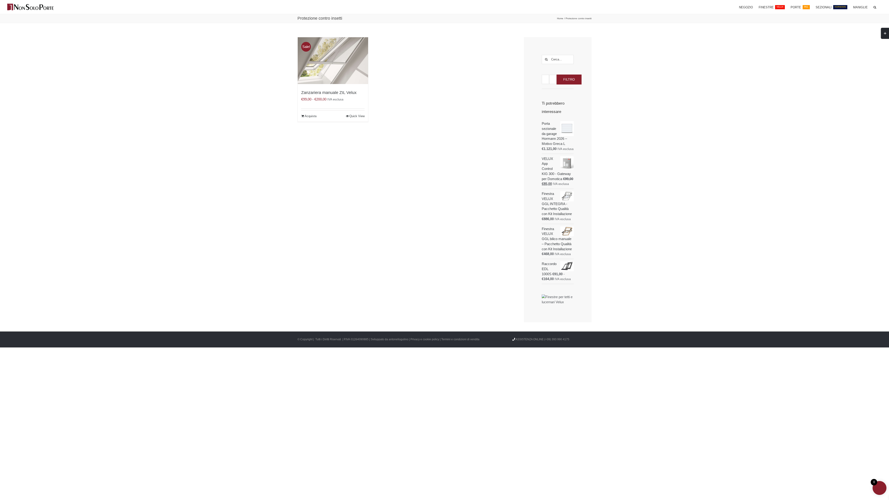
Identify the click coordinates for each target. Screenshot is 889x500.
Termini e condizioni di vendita (460, 339)
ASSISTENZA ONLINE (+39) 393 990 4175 (542, 339)
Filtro (569, 79)
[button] (874, 7)
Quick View (357, 116)
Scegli (308, 116)
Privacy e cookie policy (424, 339)
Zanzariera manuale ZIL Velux (329, 92)
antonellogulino (398, 339)
